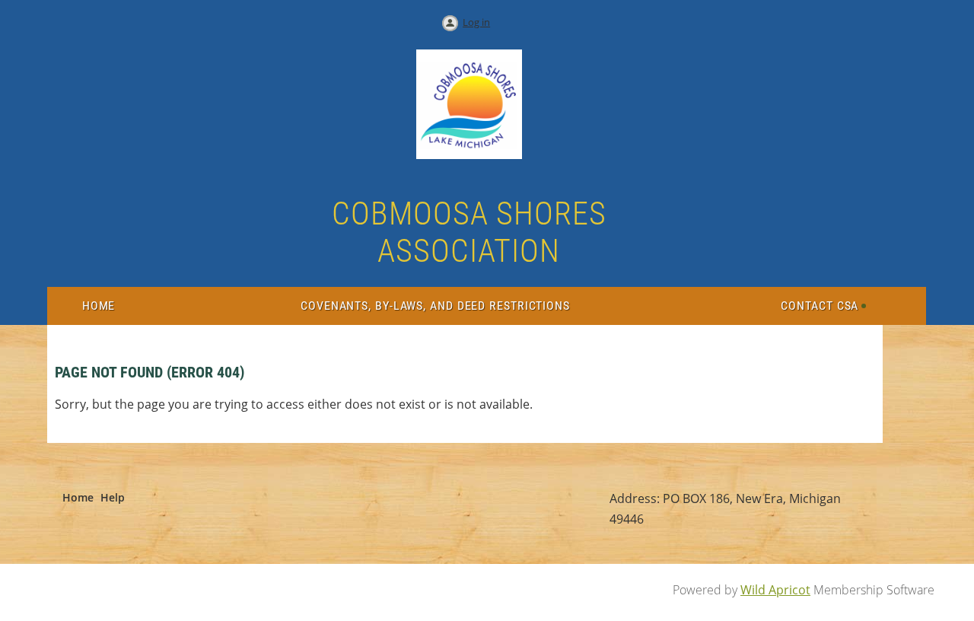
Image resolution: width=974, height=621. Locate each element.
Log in (476, 22)
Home (78, 497)
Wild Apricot (775, 589)
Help (112, 497)
